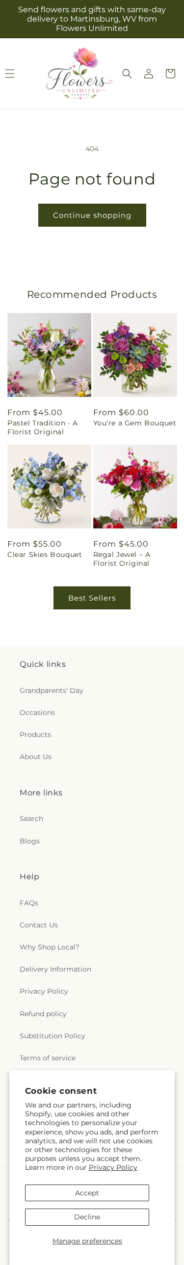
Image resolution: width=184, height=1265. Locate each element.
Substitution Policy (52, 1035)
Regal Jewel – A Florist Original (122, 559)
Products (35, 734)
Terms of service (48, 1058)
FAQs (29, 902)
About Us (36, 756)
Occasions (37, 712)
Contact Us (39, 925)
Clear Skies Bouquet (44, 554)
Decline (87, 1216)
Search (31, 818)
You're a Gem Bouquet (135, 423)
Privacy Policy (113, 1167)
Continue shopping (92, 215)
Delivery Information (55, 969)
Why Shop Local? (49, 947)
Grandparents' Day (51, 690)
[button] (127, 73)
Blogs (30, 841)
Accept (87, 1192)
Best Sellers (92, 598)
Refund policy (43, 1013)
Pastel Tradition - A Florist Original (42, 427)
